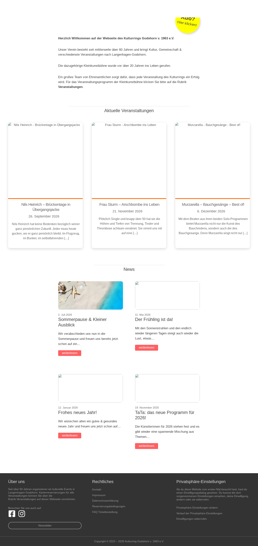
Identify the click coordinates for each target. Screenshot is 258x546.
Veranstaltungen (70, 87)
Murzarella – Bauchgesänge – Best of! (213, 204)
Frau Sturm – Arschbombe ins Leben (129, 204)
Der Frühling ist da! (154, 319)
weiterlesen (69, 353)
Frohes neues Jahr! (77, 412)
